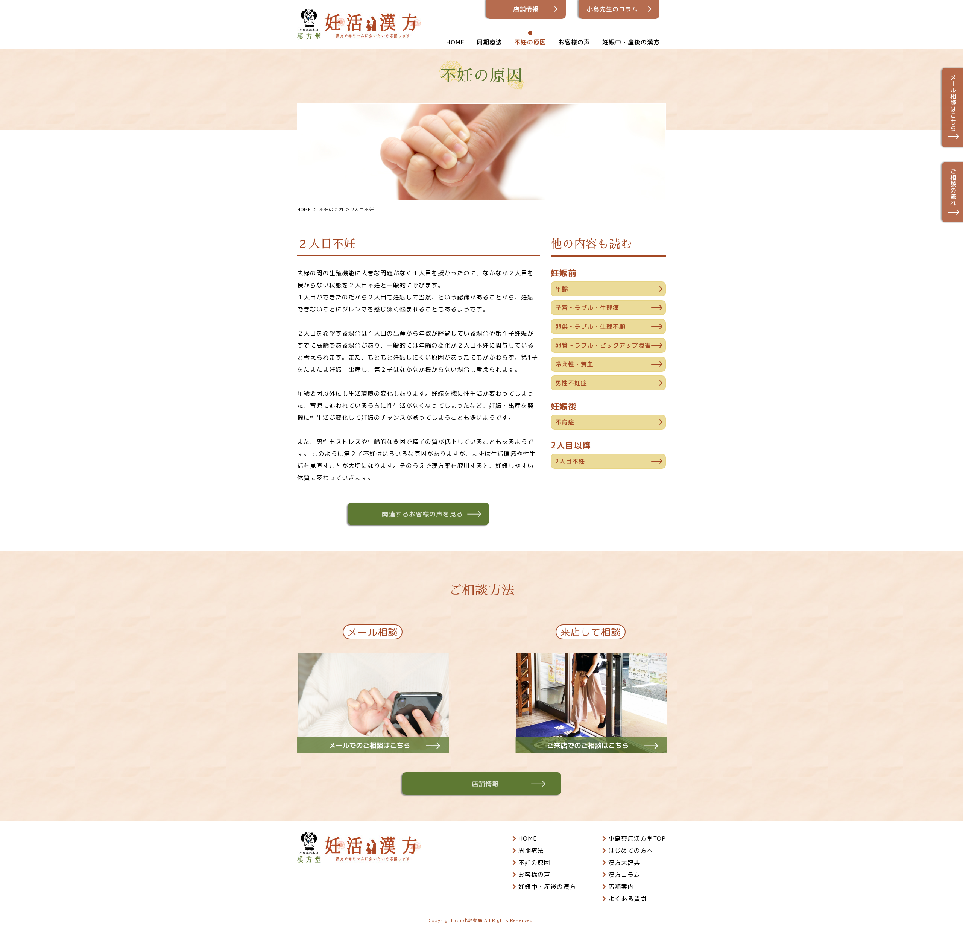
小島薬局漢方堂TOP (637, 838)
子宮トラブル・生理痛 (587, 308)
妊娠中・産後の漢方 (631, 42)
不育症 (564, 422)
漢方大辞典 (624, 862)
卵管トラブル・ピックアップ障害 (603, 345)
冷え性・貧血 (574, 364)
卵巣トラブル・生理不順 (590, 326)
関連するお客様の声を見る (422, 514)
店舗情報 (526, 9)
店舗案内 (621, 886)
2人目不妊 (570, 461)
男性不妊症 (571, 383)
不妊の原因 (530, 42)
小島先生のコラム (612, 9)
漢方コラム (624, 874)
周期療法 (489, 42)
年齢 (561, 289)
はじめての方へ (630, 850)
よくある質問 (627, 899)
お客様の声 (574, 42)
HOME (455, 42)
